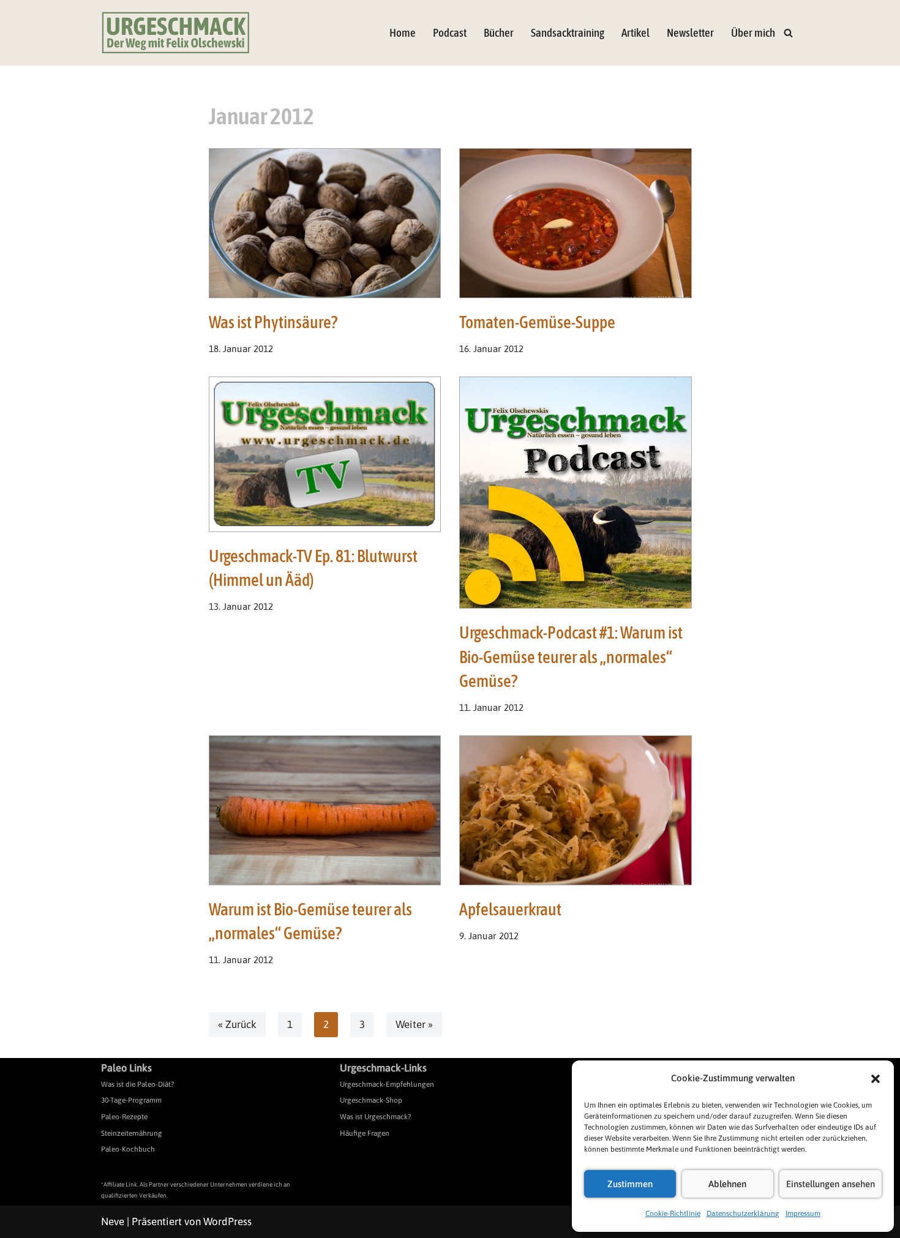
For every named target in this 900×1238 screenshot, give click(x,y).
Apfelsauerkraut (510, 909)
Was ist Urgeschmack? (375, 1116)
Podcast (450, 32)
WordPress (227, 1221)
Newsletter (690, 32)
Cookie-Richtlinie (672, 1213)
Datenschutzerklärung (743, 1213)
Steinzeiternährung (131, 1133)
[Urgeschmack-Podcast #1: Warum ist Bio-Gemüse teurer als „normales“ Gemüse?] (575, 493)
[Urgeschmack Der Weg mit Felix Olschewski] (175, 32)
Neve (112, 1221)
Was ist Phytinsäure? (273, 322)
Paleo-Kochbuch (128, 1149)
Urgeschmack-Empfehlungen (387, 1084)
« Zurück (237, 1024)
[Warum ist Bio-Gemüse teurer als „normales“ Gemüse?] (325, 810)
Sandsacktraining (567, 32)
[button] (875, 1079)
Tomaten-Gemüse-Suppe (537, 322)
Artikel (635, 32)
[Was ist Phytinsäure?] (325, 223)
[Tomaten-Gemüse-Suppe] (575, 223)
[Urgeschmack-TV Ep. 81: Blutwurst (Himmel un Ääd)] (325, 454)
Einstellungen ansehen (830, 1184)
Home (402, 32)
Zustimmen (630, 1184)
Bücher (499, 32)
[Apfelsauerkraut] (575, 810)
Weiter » (414, 1024)
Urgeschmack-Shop (371, 1100)
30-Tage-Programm (131, 1100)
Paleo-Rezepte (124, 1116)
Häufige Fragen (364, 1133)
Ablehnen (727, 1184)
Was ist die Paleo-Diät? (137, 1084)
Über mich (753, 32)
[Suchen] (788, 32)
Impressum (803, 1213)
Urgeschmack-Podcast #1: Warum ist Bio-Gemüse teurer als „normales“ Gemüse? (571, 656)
